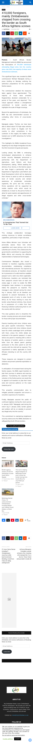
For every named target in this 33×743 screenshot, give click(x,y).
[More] (29, 33)
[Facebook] (4, 33)
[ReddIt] (25, 33)
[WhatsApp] (16, 33)
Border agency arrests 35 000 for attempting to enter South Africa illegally (7, 473)
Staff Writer (6, 29)
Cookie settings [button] (8, 739)
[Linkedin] (20, 33)
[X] (8, 33)
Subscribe (7, 651)
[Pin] (12, 520)
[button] (3, 2)
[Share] (3, 520)
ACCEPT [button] (17, 739)
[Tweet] (8, 520)
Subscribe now (9, 449)
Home (3, 7)
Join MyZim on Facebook (16, 660)
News (8, 7)
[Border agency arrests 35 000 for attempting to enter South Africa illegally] (8, 463)
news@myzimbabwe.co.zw (20, 715)
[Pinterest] (12, 33)
